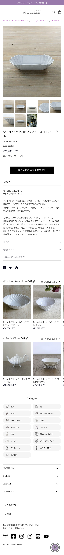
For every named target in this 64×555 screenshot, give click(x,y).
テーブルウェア (16, 420)
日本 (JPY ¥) (10, 505)
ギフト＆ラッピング (47, 441)
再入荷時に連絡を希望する (32, 170)
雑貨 (42, 420)
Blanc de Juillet (46, 434)
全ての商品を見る (49, 281)
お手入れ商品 (45, 448)
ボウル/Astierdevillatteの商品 (19, 281)
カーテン (43, 427)
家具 (12, 406)
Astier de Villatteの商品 (15, 338)
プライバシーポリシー (33, 524)
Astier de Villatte (10, 141)
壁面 (12, 434)
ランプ (13, 413)
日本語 (8, 514)
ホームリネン (16, 427)
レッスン (14, 441)
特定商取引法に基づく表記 (13, 524)
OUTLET (14, 455)
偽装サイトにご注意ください (13, 528)
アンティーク (15, 448)
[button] (32, 181)
